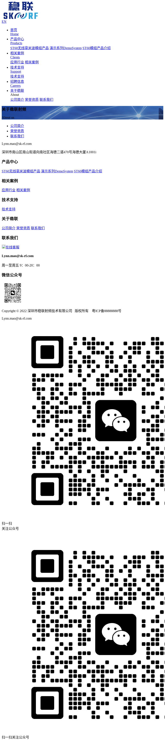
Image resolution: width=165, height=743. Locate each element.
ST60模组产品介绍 (96, 48)
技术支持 (17, 76)
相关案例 (32, 62)
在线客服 (12, 247)
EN (4, 21)
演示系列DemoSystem (66, 48)
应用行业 (17, 62)
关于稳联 (17, 90)
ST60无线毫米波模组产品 (29, 48)
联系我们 (46, 99)
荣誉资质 (32, 99)
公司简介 (17, 99)
